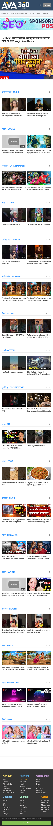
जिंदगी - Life (7, 719)
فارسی (22, 805)
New (38, 13)
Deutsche (6, 809)
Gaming (39, 791)
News (38, 784)
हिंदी (4, 812)
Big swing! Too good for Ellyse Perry (38, 224)
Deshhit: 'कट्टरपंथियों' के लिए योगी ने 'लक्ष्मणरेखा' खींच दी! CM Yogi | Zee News (26, 39)
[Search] (40, 5)
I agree (26, 823)
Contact (5, 782)
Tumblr (45, 812)
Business (23, 782)
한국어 (22, 803)
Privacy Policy (8, 784)
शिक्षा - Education (10, 535)
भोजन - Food (7, 461)
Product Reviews (25, 788)
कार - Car (6, 424)
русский (22, 809)
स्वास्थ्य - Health (9, 609)
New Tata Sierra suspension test (12, 372)
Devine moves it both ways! (11, 224)
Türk (21, 814)
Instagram (46, 805)
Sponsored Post (8, 793)
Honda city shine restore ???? (36, 446)
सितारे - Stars (8, 313)
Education (39, 788)
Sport (38, 782)
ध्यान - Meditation (10, 682)
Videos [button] (3, 13)
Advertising (7, 791)
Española (23, 812)
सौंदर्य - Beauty (8, 572)
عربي (4, 803)
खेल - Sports (8, 202)
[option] (13, 108)
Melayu (5, 814)
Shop (32, 13)
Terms (5, 786)
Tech (37, 786)
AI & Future (23, 779)
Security (22, 784)
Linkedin (46, 809)
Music (38, 779)
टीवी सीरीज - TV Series (12, 276)
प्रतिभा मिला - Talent (11, 239)
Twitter (45, 803)
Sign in (47, 5)
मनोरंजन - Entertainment (14, 166)
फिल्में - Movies (8, 129)
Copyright (6, 788)
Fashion (22, 791)
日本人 (22, 800)
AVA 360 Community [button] (18, 13)
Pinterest (46, 807)
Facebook (46, 800)
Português (23, 807)
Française (6, 807)
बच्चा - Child (7, 645)
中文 (4, 805)
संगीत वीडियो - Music (10, 92)
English (5, 800)
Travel (22, 793)
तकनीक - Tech (8, 350)
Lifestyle (22, 786)
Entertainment (41, 793)
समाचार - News (8, 498)
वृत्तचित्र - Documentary (13, 387)
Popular (45, 13)
